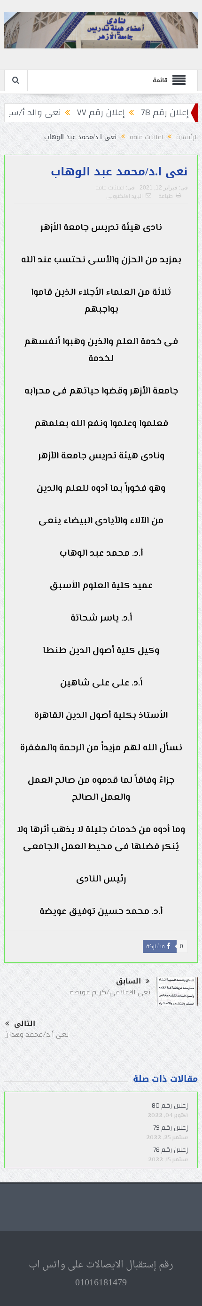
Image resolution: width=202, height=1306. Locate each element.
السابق (128, 981)
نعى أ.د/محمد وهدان (36, 1034)
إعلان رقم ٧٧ (113, 112)
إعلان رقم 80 (170, 1106)
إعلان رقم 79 (170, 1128)
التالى (24, 1023)
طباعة (165, 196)
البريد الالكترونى (124, 196)
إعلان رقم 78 (177, 112)
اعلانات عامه (109, 187)
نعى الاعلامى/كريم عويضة (110, 992)
